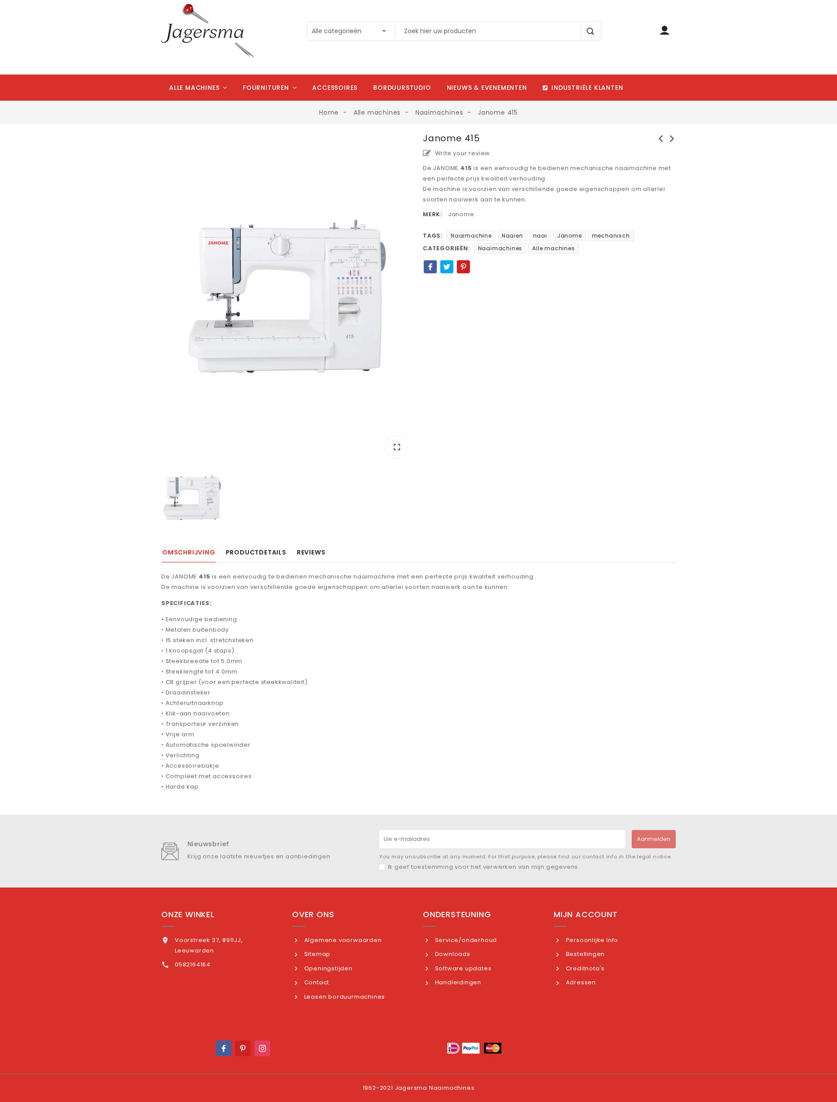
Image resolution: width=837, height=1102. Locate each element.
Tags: (432, 235)
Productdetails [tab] (256, 552)
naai (540, 235)
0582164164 (193, 964)
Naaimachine (471, 235)
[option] (287, 298)
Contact (316, 982)
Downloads (451, 954)
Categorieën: (446, 248)
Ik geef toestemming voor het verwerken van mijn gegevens (483, 867)
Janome (461, 214)
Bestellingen (584, 954)
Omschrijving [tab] (188, 552)
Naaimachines (500, 248)
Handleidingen (457, 982)
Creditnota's (584, 968)
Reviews (311, 552)
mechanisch (611, 235)
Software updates (462, 968)
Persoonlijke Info (591, 940)
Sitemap (316, 954)
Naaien (512, 235)
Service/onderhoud (465, 940)
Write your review (461, 153)
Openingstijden (328, 968)
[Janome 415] (287, 297)
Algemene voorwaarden (342, 940)
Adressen (580, 982)
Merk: (432, 214)
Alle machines (553, 248)
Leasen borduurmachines (344, 997)
